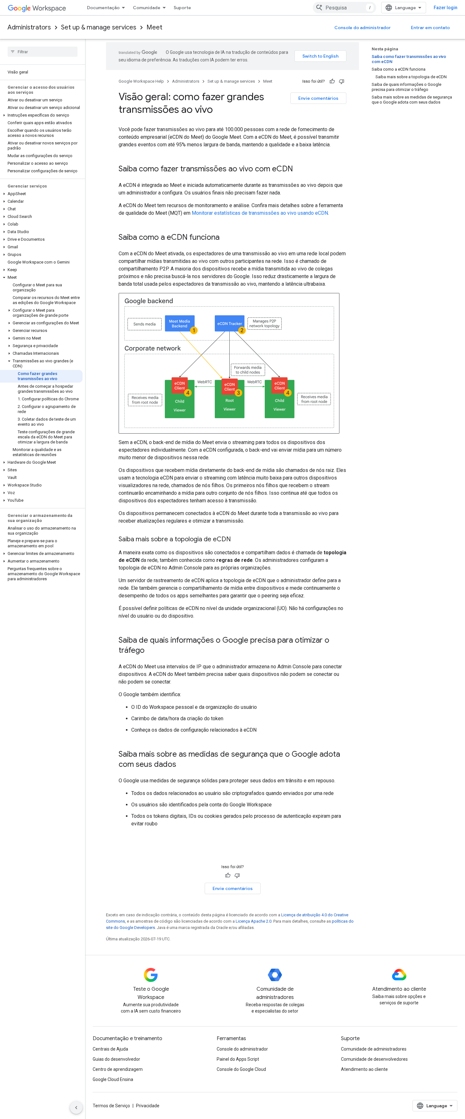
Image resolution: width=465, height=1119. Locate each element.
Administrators (29, 27)
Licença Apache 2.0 (253, 921)
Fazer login (445, 7)
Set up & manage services (98, 27)
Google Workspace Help (141, 81)
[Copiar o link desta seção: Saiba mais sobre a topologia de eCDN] (237, 540)
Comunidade (146, 7)
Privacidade (147, 1105)
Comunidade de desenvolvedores (374, 1059)
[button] (41, 115)
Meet (154, 27)
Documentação (103, 7)
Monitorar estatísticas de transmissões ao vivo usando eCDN (260, 213)
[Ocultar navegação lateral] (76, 1107)
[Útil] (332, 81)
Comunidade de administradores (373, 1049)
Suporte (182, 7)
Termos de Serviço (111, 1105)
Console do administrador (362, 27)
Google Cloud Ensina (113, 1079)
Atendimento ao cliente (364, 1069)
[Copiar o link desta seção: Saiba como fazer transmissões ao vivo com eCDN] (299, 169)
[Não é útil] (341, 81)
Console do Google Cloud (241, 1069)
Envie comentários (318, 98)
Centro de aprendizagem (118, 1069)
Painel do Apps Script (238, 1059)
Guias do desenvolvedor (116, 1059)
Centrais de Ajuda (110, 1049)
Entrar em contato (430, 27)
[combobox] (344, 7)
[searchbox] (43, 52)
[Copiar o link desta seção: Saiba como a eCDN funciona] (226, 238)
